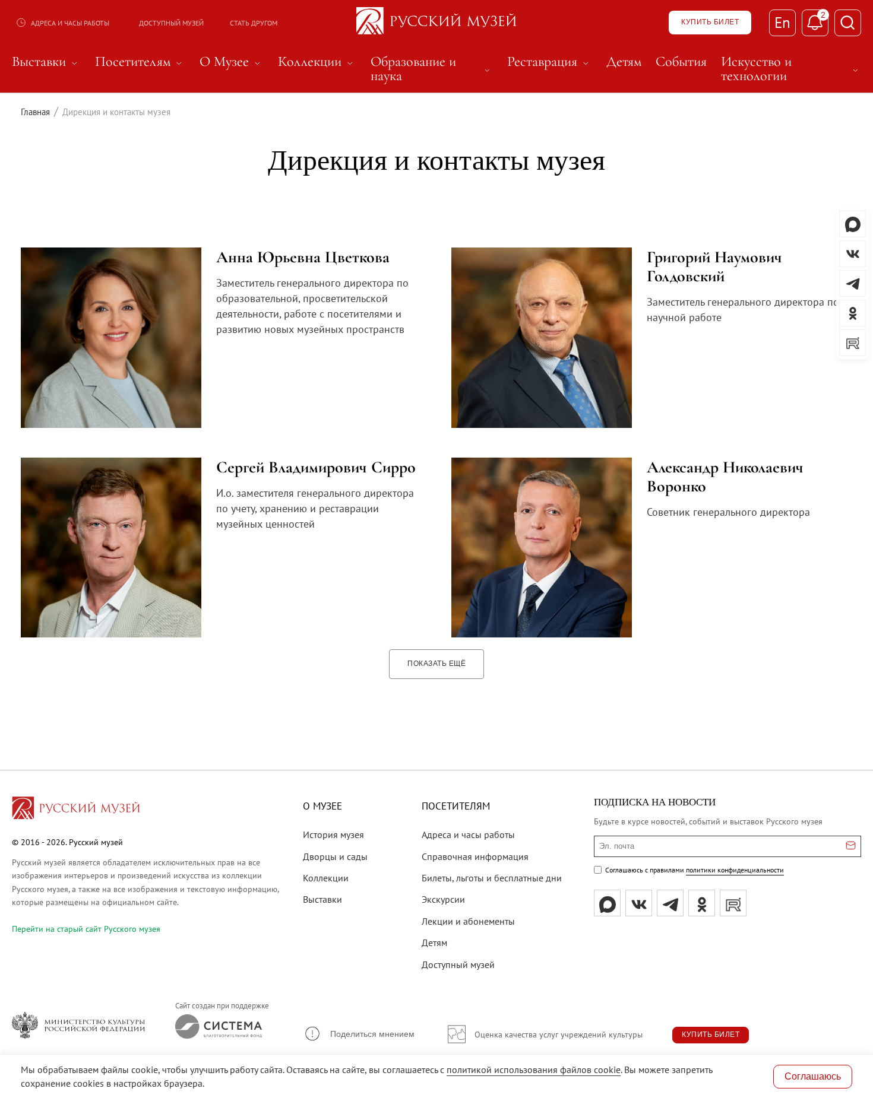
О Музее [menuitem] (232, 62)
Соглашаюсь (813, 1076)
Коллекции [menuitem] (317, 62)
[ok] (701, 903)
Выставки (322, 899)
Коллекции (326, 878)
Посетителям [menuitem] (140, 62)
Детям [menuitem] (623, 62)
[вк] (638, 903)
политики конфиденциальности (735, 869)
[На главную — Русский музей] (436, 22)
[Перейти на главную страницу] (76, 809)
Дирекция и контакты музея (436, 160)
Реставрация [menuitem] (549, 62)
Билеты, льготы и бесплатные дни (492, 878)
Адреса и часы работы (70, 22)
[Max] (607, 903)
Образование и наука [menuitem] (432, 69)
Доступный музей (171, 22)
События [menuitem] (681, 62)
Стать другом (253, 22)
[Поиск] (847, 22)
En (782, 22)
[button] (359, 1033)
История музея (333, 834)
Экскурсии (443, 899)
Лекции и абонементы (468, 921)
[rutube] (733, 903)
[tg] (670, 903)
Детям (434, 942)
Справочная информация (475, 856)
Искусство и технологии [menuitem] (791, 69)
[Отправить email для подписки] (851, 846)
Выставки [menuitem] (46, 62)
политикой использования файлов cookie (534, 1069)
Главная (35, 112)
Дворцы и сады (335, 856)
